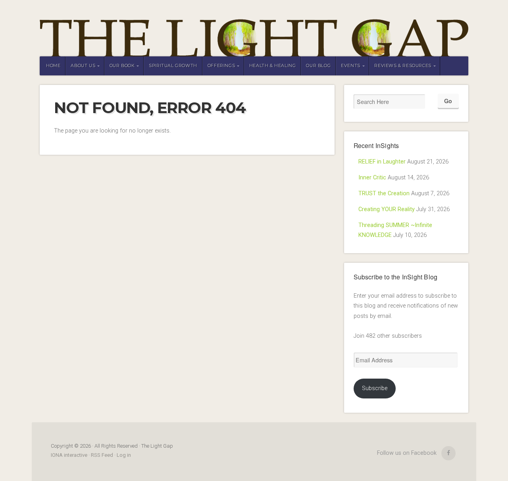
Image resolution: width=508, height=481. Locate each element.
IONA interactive (70, 455)
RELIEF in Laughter (382, 161)
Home (53, 65)
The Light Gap (254, 28)
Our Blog (318, 65)
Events (350, 65)
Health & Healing (272, 65)
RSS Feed (102, 455)
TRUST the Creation (384, 193)
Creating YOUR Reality (386, 209)
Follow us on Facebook (407, 453)
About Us (83, 65)
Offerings (221, 65)
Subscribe (374, 388)
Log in (124, 455)
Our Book (122, 65)
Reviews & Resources (402, 65)
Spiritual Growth (173, 65)
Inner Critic (372, 177)
